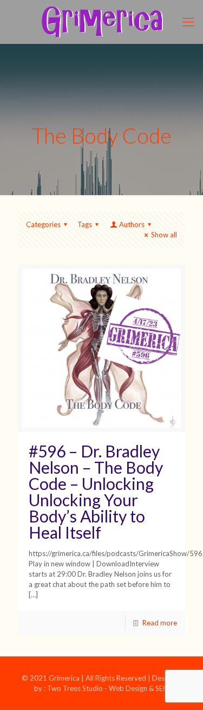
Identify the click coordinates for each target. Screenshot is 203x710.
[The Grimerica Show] (101, 21)
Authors (132, 224)
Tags (84, 224)
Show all (164, 234)
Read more (159, 622)
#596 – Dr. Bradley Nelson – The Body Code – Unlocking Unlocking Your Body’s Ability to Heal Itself (96, 491)
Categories (43, 224)
